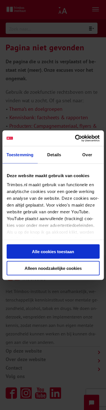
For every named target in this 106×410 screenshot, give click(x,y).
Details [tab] (54, 154)
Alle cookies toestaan (53, 251)
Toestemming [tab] (20, 154)
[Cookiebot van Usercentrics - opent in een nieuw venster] (75, 138)
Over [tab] (87, 154)
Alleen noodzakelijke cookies (53, 268)
